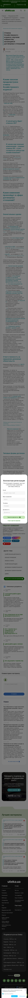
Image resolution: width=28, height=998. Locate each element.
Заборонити (22, 996)
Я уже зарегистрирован (14, 520)
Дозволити (14, 996)
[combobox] (14, 512)
